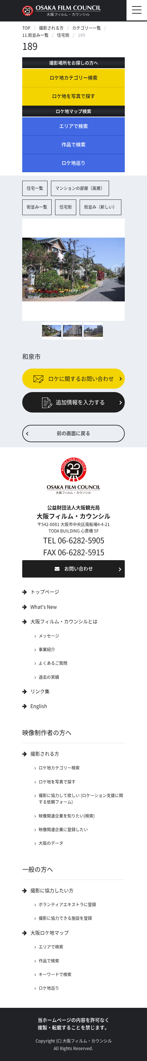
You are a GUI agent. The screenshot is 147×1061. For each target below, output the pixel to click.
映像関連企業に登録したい (63, 829)
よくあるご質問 (53, 663)
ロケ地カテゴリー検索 (73, 77)
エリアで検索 (73, 126)
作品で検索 (73, 144)
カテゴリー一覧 (86, 28)
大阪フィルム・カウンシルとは (63, 621)
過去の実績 (49, 677)
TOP (26, 28)
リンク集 (40, 691)
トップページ (44, 591)
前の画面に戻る (73, 433)
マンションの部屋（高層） (80, 188)
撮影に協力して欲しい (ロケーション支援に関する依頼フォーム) (81, 798)
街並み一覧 (37, 207)
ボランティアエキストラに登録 (67, 904)
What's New (43, 606)
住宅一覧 (35, 188)
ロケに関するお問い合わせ (80, 378)
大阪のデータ (51, 843)
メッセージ (49, 636)
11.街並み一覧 (35, 35)
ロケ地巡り (73, 163)
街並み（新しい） (100, 207)
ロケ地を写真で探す (73, 96)
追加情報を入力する (80, 402)
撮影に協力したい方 (52, 890)
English (38, 706)
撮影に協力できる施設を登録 (65, 918)
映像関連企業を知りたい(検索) (67, 816)
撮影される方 (51, 28)
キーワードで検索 (55, 974)
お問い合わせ (78, 568)
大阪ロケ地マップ (49, 932)
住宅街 (63, 35)
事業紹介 (47, 649)
